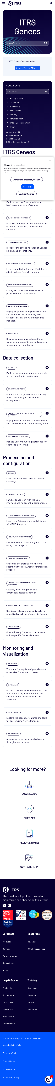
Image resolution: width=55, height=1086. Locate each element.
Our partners (8, 963)
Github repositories (36, 949)
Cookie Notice (9, 1069)
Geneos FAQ (11, 138)
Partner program (10, 956)
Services (6, 949)
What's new (8, 1002)
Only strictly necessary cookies (26, 179)
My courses (32, 995)
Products (7, 941)
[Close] (50, 160)
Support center (9, 1023)
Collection (14, 102)
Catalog (31, 1002)
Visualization (15, 110)
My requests (8, 1009)
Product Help (8, 988)
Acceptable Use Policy (12, 1045)
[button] (48, 1079)
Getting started (16, 98)
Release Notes (12, 135)
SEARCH (46, 43)
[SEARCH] (27, 43)
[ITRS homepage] (27, 3)
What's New (11, 132)
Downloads (32, 941)
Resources (32, 1009)
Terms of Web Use (11, 1053)
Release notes (9, 995)
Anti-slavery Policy (11, 1077)
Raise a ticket (9, 1016)
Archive (13, 127)
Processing (15, 106)
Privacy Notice (9, 1061)
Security (13, 114)
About (5, 970)
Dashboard (32, 988)
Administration (16, 118)
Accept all (27, 186)
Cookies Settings (26, 194)
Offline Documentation (20, 122)
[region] (27, 178)
